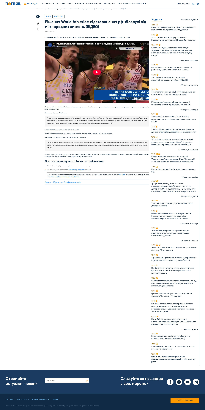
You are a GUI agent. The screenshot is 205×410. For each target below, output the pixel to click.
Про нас (10, 400)
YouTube (122, 175)
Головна (40, 9)
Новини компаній (41, 400)
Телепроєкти (47, 4)
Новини (48, 16)
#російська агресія (72, 182)
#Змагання (58, 182)
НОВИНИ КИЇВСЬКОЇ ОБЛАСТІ (88, 4)
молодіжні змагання (72, 166)
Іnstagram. (76, 177)
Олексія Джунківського (76, 169)
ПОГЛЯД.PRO (110, 4)
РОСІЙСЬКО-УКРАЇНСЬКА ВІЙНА (132, 4)
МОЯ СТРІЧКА (183, 4)
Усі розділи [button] (33, 4)
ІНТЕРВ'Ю (61, 4)
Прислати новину (185, 400)
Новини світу (53, 9)
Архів (70, 4)
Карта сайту (23, 400)
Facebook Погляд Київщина (60, 177)
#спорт (48, 182)
